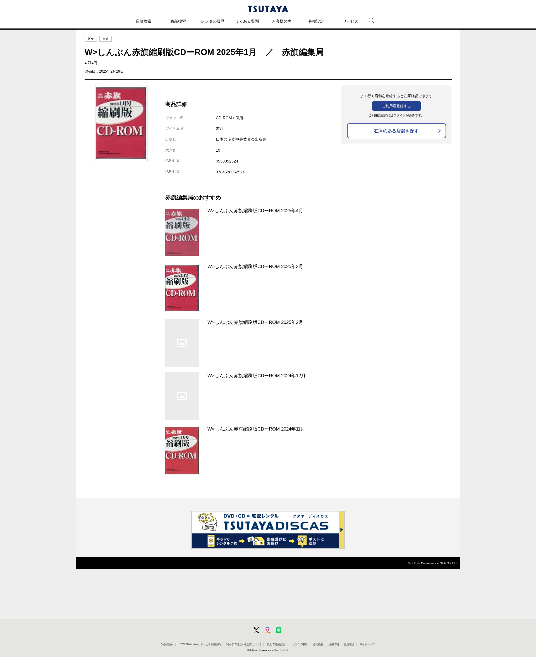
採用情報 (334, 644)
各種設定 (316, 21)
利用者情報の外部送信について (243, 644)
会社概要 (318, 644)
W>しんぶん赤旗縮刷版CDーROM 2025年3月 (255, 266)
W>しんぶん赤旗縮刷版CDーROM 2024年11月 (256, 429)
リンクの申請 (299, 644)
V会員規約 (167, 644)
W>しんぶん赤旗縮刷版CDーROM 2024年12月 (256, 375)
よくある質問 (247, 21)
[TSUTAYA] (268, 9)
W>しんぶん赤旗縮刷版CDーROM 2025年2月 (255, 322)
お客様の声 (281, 21)
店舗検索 (143, 21)
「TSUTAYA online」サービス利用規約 (200, 644)
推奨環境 (349, 644)
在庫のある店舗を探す (396, 130)
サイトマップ (367, 644)
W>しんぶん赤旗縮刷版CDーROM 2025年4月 (255, 210)
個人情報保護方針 (277, 644)
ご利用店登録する (396, 106)
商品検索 (178, 21)
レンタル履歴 (212, 21)
